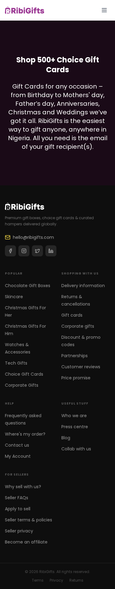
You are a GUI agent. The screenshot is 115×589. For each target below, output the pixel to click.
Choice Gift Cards (24, 374)
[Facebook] (10, 250)
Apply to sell (17, 509)
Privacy (56, 580)
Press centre (74, 427)
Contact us (17, 445)
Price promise (75, 378)
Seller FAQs (16, 498)
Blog (65, 438)
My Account (18, 456)
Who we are (74, 416)
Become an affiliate (26, 542)
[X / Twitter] (37, 250)
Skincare (14, 297)
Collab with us (76, 449)
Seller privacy (19, 531)
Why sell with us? (23, 487)
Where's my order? (25, 434)
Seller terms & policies (28, 520)
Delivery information (83, 286)
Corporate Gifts (21, 385)
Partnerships (74, 356)
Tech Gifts (16, 363)
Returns (76, 580)
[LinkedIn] (50, 250)
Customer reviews (80, 367)
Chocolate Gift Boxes (27, 286)
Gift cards (71, 315)
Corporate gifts (77, 326)
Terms (38, 580)
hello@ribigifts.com (33, 237)
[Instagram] (23, 250)
